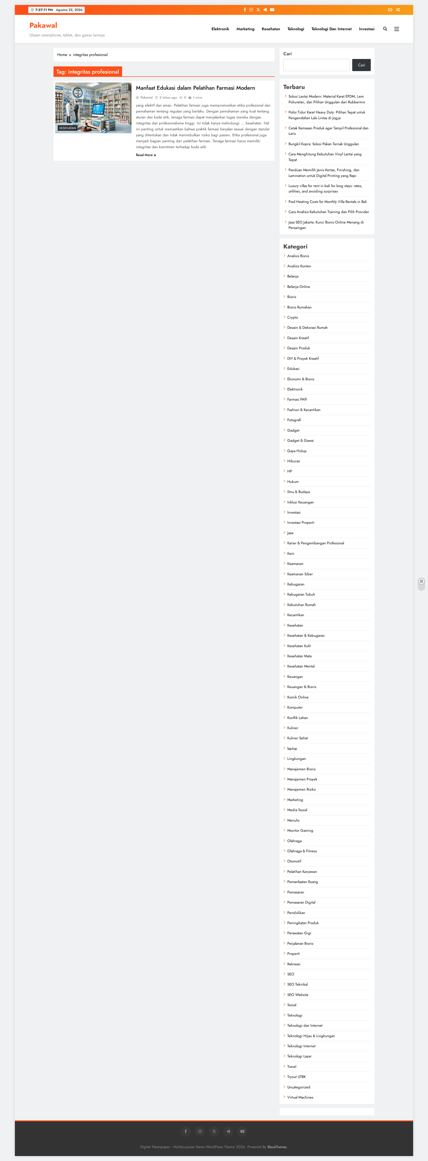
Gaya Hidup (297, 451)
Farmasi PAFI (297, 399)
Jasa (290, 533)
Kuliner (292, 728)
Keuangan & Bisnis (301, 687)
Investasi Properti (300, 522)
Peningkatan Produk (303, 923)
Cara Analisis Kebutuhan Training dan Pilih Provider (329, 212)
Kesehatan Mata (299, 656)
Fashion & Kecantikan (304, 410)
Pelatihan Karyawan (302, 871)
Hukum (293, 481)
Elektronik (220, 29)
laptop (292, 748)
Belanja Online (298, 286)
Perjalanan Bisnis (300, 943)
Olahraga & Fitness (302, 851)
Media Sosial (297, 810)
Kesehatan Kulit (299, 646)
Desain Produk (298, 348)
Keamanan (295, 563)
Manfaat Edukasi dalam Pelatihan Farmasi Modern (195, 88)
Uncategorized (298, 1087)
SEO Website (297, 994)
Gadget (293, 430)
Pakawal (43, 25)
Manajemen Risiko (301, 789)
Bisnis (291, 297)
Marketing (245, 29)
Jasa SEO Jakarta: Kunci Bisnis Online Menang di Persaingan (326, 225)
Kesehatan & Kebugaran (306, 635)
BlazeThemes (277, 1146)
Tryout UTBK (296, 1076)
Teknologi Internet (301, 1046)
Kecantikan (295, 615)
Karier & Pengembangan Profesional (315, 543)
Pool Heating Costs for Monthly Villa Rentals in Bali (328, 201)
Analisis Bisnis (298, 256)
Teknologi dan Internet (332, 29)
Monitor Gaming (300, 830)
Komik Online (298, 697)
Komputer (295, 707)
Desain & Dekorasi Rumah (307, 327)
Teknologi (296, 29)
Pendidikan (296, 912)
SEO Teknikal (297, 984)
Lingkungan (296, 758)
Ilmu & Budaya (298, 492)
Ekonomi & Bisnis (300, 379)
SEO (290, 974)
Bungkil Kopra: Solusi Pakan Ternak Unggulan (324, 144)
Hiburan (293, 461)
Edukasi (293, 368)
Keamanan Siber (300, 574)
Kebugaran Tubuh (301, 594)
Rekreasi (293, 964)
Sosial (291, 1005)
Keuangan (295, 676)
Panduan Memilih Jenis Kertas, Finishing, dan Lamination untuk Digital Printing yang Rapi (324, 172)
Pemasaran (295, 892)
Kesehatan (271, 29)
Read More (144, 154)
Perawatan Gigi (299, 933)
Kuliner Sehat (297, 738)
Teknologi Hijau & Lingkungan (311, 1036)
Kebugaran (295, 584)
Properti (293, 953)
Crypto (292, 317)
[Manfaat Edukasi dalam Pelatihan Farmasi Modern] (93, 108)
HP (289, 471)
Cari (287, 54)
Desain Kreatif (298, 338)
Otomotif (294, 861)
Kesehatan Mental (301, 666)
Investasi (366, 29)
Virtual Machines (300, 1097)
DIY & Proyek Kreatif (303, 358)
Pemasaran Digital (301, 902)
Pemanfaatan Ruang (302, 882)
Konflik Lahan (297, 717)
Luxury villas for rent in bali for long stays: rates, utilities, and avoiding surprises (325, 188)
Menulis (293, 820)
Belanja (292, 276)
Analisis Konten (299, 266)
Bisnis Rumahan (299, 307)
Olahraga (294, 841)
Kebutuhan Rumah (301, 605)
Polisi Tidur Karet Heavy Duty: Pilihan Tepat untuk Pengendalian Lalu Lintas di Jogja (327, 115)
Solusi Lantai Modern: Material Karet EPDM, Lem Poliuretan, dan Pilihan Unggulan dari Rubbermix (327, 99)
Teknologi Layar (299, 1056)
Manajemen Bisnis (301, 769)
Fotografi (294, 420)
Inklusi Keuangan (300, 502)
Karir (290, 553)
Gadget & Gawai (300, 440)
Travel (291, 1066)
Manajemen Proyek (302, 779)
